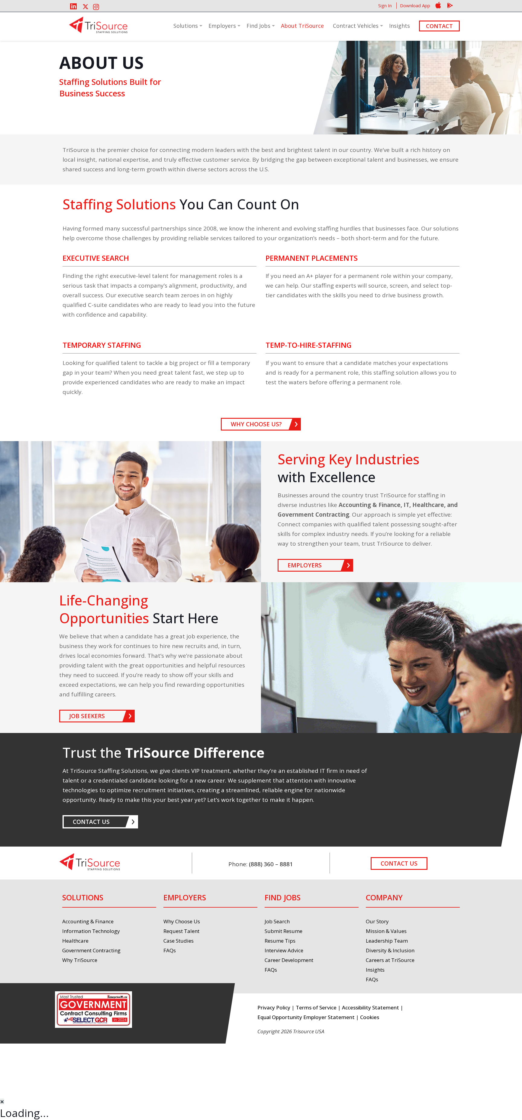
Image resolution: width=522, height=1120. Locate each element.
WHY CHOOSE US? (256, 424)
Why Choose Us (181, 921)
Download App (415, 5)
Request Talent (181, 931)
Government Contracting (91, 950)
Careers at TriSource (390, 960)
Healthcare (75, 940)
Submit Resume (283, 931)
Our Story (377, 921)
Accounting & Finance (88, 921)
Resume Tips (280, 940)
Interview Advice (284, 950)
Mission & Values (386, 931)
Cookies (369, 1017)
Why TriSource (79, 960)
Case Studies (178, 940)
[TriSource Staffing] (98, 25)
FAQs (169, 950)
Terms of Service (316, 1007)
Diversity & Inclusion (390, 950)
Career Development (289, 960)
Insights (375, 969)
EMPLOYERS (305, 565)
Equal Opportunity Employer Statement (306, 1017)
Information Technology (91, 931)
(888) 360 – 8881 (271, 864)
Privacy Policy (273, 1007)
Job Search (277, 921)
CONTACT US (91, 822)
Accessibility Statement (370, 1007)
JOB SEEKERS (87, 716)
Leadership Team (387, 940)
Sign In (385, 5)
